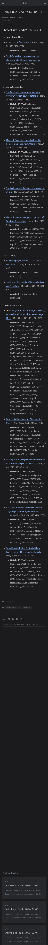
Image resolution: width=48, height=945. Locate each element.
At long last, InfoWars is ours (18, 42)
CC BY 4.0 (24, 624)
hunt (13, 602)
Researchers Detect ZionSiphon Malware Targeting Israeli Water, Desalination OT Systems (24, 511)
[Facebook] (13, 619)
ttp (19, 607)
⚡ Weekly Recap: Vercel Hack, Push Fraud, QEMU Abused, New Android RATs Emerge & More (25, 314)
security (8, 602)
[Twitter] (9, 619)
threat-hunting (11, 607)
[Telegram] (17, 619)
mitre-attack (27, 607)
